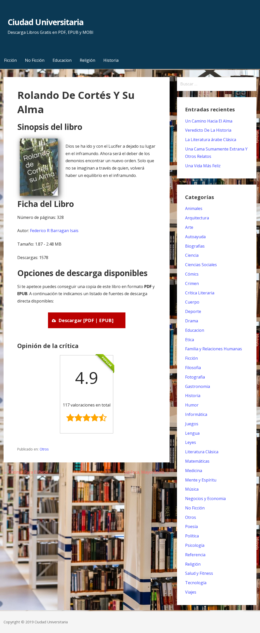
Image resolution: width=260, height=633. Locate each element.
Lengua (192, 433)
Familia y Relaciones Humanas (213, 349)
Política (192, 536)
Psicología (194, 545)
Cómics (192, 274)
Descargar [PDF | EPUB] (85, 320)
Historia (111, 60)
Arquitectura (197, 218)
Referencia (195, 554)
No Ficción (34, 60)
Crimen (192, 283)
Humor (192, 405)
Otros (44, 449)
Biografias (195, 246)
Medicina (193, 470)
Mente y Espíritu (200, 480)
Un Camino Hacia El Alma (208, 121)
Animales (193, 208)
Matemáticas (197, 461)
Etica (189, 339)
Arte (189, 227)
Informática (196, 414)
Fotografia (195, 377)
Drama (191, 321)
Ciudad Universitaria (46, 22)
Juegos (191, 424)
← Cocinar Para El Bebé (26, 472)
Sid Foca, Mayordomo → (147, 472)
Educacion (62, 60)
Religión (87, 60)
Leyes (190, 442)
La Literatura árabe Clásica (210, 139)
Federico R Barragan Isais (54, 230)
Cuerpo (192, 302)
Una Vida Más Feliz (203, 166)
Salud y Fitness (199, 573)
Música (192, 489)
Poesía (191, 526)
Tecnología (195, 582)
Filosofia (193, 367)
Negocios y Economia (205, 498)
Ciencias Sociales (201, 264)
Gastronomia (197, 386)
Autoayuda (195, 236)
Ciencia (192, 255)
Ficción (10, 60)
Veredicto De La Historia (208, 130)
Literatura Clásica (201, 452)
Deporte (193, 311)
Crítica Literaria (199, 293)
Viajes (190, 592)
